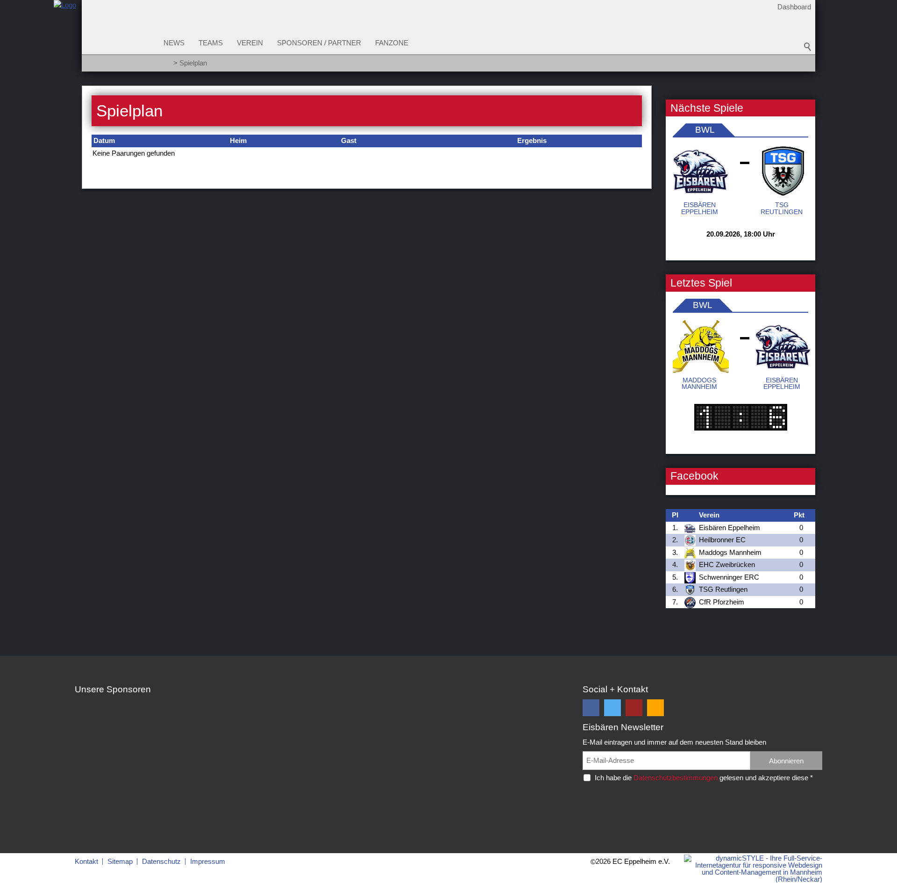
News (174, 43)
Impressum (207, 861)
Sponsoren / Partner (319, 43)
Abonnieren (786, 761)
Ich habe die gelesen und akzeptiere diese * (704, 778)
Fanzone (391, 43)
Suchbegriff (807, 46)
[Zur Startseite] (65, 39)
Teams (211, 43)
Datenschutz (161, 861)
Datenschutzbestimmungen (676, 778)
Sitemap (120, 861)
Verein (250, 43)
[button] (591, 707)
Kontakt (86, 861)
